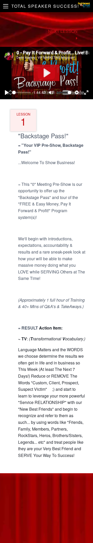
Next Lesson (63, 31)
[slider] (21, 92)
